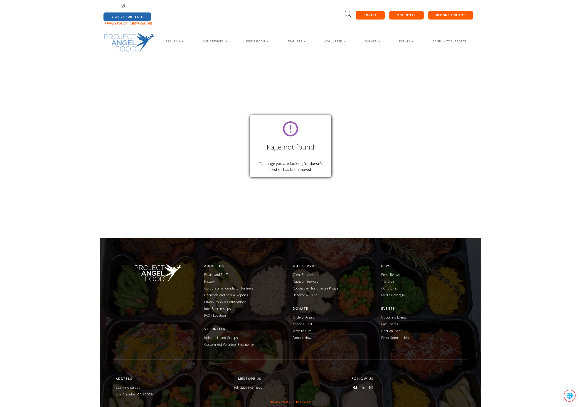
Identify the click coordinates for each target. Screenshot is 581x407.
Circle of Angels (304, 317)
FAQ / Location (215, 315)
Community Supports (449, 41)
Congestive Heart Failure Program (317, 288)
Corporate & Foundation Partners (229, 288)
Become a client (450, 15)
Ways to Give (302, 331)
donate (370, 15)
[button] (172, 41)
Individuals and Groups (221, 338)
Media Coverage (393, 295)
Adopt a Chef (302, 324)
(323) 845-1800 (251, 387)
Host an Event (391, 331)
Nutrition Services (305, 281)
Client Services (303, 274)
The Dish (387, 281)
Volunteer (406, 15)
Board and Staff (215, 274)
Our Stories (389, 288)
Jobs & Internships (217, 308)
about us (214, 266)
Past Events (389, 324)
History (209, 281)
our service (305, 266)
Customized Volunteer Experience (229, 344)
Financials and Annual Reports (226, 295)
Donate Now (302, 338)
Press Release (391, 274)
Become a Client (305, 295)
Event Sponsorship (395, 338)
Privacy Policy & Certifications (225, 302)
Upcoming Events (394, 317)
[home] (128, 42)
